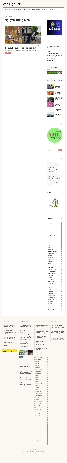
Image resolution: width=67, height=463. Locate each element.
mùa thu (49, 167)
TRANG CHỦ (5, 9)
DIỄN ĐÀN (11, 9)
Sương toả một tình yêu (51, 60)
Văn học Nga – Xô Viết (52, 303)
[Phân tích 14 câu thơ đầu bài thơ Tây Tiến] (50, 99)
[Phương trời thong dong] (30, 351)
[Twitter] (33, 454)
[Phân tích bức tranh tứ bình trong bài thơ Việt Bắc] (50, 93)
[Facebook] (31, 454)
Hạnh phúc (50, 165)
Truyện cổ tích (51, 275)
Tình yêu (49, 180)
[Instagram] (36, 454)
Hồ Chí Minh (50, 293)
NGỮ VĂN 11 (50, 229)
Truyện (23, 9)
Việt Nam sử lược (51, 261)
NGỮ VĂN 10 (50, 231)
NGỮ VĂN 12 (50, 227)
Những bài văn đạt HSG (52, 235)
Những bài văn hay (51, 222)
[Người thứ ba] (25, 351)
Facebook (46, 9)
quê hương (50, 169)
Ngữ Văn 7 (50, 243)
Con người (50, 255)
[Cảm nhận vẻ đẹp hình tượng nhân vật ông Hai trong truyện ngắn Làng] (21, 351)
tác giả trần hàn (51, 178)
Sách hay (49, 263)
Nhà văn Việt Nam (51, 297)
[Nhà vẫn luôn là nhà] (21, 354)
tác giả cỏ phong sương (52, 173)
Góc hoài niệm (51, 257)
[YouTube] (34, 454)
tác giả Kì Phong (51, 176)
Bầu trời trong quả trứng (52, 162)
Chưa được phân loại (52, 269)
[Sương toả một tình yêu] (50, 114)
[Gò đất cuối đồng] (30, 354)
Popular (54, 80)
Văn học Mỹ (50, 301)
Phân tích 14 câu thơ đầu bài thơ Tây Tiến (54, 53)
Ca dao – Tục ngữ (51, 279)
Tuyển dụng (51, 9)
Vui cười (49, 307)
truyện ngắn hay (51, 171)
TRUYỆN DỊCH (51, 309)
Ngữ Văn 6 (50, 247)
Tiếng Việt (50, 265)
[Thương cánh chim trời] (21, 357)
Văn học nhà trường (39, 9)
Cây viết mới (50, 291)
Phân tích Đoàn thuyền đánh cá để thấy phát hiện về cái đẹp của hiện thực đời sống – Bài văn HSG (54, 57)
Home (6, 16)
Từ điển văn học (51, 259)
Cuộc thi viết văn (51, 249)
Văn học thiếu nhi (51, 273)
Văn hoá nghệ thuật (52, 267)
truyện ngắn (56, 169)
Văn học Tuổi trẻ (51, 253)
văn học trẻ (55, 182)
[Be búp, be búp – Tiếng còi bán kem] (23, 35)
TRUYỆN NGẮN (51, 283)
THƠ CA (49, 285)
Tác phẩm (19, 9)
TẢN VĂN (28, 9)
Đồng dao (50, 277)
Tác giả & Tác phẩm (52, 271)
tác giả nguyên (58, 176)
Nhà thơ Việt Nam (51, 295)
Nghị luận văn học (51, 237)
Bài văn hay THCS (51, 239)
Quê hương (33, 9)
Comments (61, 80)
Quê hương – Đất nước (52, 251)
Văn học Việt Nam (51, 281)
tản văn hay (55, 180)
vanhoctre (49, 182)
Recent (48, 80)
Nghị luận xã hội (51, 233)
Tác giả (15, 9)
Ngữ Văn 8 (50, 245)
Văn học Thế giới (51, 299)
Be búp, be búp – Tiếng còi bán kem (21, 48)
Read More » (8, 52)
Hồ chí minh (56, 165)
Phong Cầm (7, 45)
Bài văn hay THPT (51, 225)
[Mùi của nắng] (25, 354)
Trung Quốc (50, 305)
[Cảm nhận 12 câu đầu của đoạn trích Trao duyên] (50, 86)
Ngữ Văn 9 (50, 241)
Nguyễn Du (55, 167)
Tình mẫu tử (57, 178)
